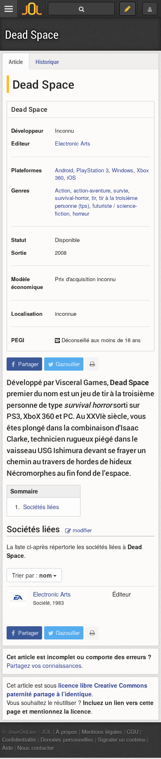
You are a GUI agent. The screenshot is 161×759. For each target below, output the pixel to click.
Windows (122, 170)
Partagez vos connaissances (44, 665)
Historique (47, 62)
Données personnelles (66, 739)
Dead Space (32, 34)
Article (16, 62)
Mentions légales (102, 732)
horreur (81, 213)
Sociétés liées (41, 507)
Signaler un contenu (121, 739)
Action (62, 190)
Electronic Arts (72, 143)
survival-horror (71, 198)
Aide (7, 748)
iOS (71, 177)
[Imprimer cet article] (92, 364)
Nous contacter (35, 748)
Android (64, 170)
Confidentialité (19, 739)
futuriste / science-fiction (96, 209)
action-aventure (91, 190)
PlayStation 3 (92, 170)
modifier (81, 530)
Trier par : (32, 575)
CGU (132, 732)
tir (94, 198)
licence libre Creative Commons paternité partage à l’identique (77, 689)
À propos (66, 732)
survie (121, 190)
